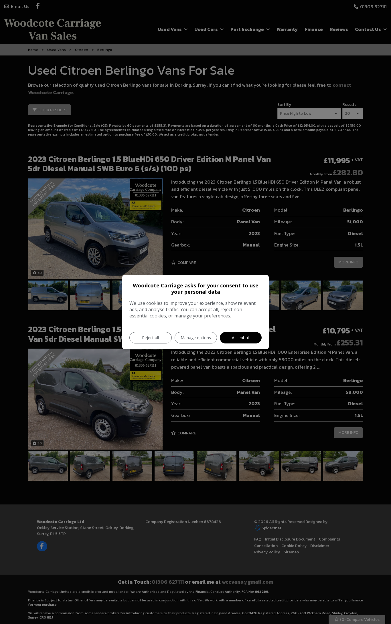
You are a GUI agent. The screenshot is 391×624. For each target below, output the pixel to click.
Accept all (241, 337)
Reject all (150, 337)
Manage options (196, 337)
